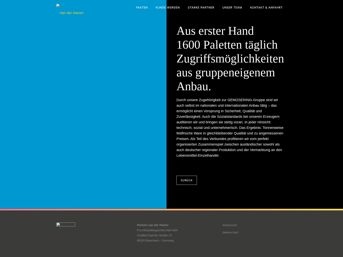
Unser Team (232, 7)
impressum (230, 225)
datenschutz (230, 232)
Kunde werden (168, 7)
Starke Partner (201, 7)
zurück (187, 180)
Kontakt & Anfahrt (266, 7)
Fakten (142, 7)
